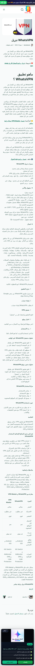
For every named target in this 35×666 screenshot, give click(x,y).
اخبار (12, 45)
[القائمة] (4, 9)
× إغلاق (5, 630)
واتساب (25, 662)
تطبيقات (8, 45)
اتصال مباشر (10, 662)
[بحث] (22, 9)
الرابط (31, 589)
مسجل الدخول (18, 614)
